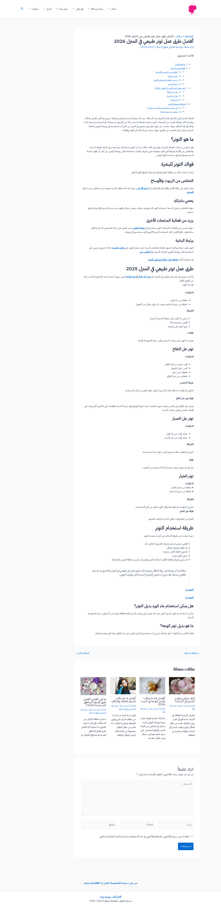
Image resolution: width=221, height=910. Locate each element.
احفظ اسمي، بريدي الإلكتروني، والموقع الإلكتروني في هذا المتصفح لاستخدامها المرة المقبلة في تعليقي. (144, 836)
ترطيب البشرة (118, 248)
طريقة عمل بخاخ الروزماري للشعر (163, 259)
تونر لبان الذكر (144, 276)
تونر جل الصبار (172, 96)
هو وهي (79, 9)
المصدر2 (189, 597)
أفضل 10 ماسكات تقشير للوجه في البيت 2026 (153, 701)
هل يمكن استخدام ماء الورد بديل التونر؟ (162, 107)
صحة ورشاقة (97, 9)
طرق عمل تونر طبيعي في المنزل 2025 (170, 88)
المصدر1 (189, 590)
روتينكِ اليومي (139, 228)
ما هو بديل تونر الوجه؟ (169, 111)
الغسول (190, 192)
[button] (109, 9)
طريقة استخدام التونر (176, 104)
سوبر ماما (63, 9)
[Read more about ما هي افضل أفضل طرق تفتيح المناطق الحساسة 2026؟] (93, 686)
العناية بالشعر (130, 705)
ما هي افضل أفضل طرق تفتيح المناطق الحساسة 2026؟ (94, 702)
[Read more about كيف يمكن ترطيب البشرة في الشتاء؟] (182, 685)
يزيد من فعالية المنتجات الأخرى (166, 80)
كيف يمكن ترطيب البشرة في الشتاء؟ (184, 699)
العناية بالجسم (100, 709)
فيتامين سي (145, 252)
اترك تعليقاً (188, 47)
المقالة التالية (82, 653)
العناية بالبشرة (189, 705)
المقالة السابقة (192, 653)
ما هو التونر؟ (180, 64)
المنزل (48, 9)
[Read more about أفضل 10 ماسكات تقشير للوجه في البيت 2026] (152, 685)
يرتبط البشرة (173, 84)
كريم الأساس (142, 188)
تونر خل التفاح (172, 92)
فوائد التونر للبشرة (177, 68)
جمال (113, 9)
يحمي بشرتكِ (173, 76)
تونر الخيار (174, 99)
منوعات (34, 9)
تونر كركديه (130, 276)
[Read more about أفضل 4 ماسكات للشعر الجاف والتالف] (123, 685)
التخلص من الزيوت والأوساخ (167, 72)
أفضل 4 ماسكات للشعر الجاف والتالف (123, 699)
